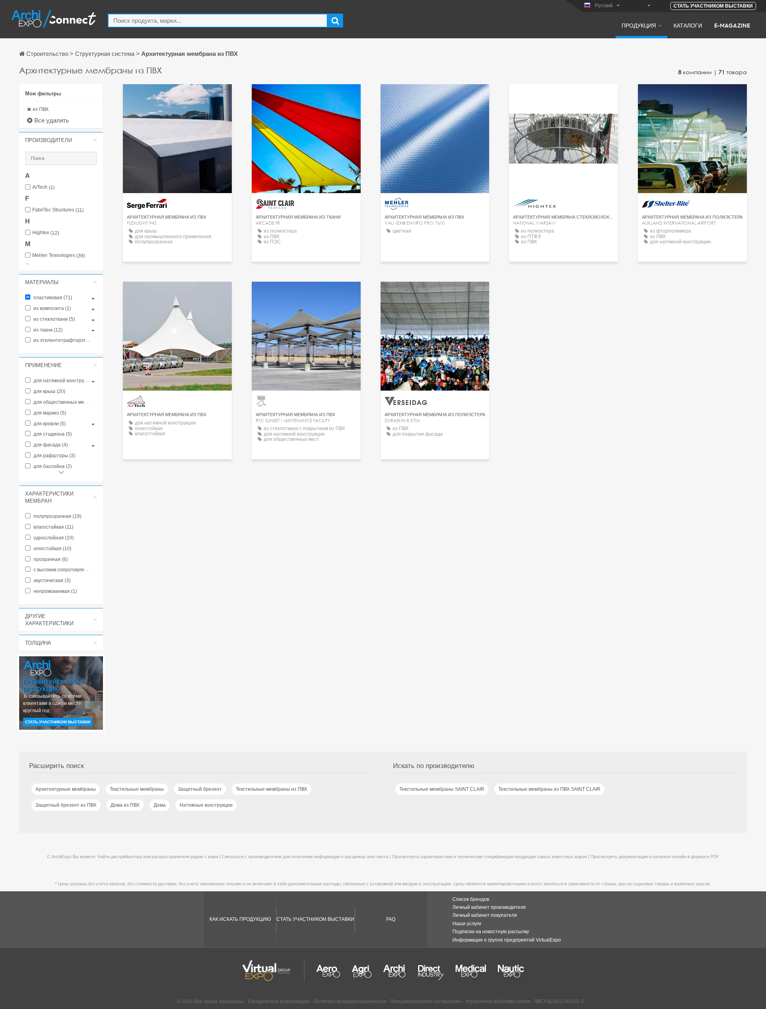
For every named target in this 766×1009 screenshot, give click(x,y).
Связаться (177, 97)
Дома (160, 805)
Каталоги (687, 25)
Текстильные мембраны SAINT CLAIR (441, 789)
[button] (61, 140)
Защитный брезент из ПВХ (66, 805)
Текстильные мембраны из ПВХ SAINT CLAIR (549, 789)
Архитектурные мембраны (66, 789)
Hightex (45, 233)
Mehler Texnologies (58, 256)
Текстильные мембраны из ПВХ (271, 789)
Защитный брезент (200, 789)
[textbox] (218, 21)
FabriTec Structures (58, 210)
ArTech (43, 187)
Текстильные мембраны (137, 789)
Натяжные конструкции (206, 805)
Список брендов (470, 899)
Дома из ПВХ (125, 805)
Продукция (639, 25)
